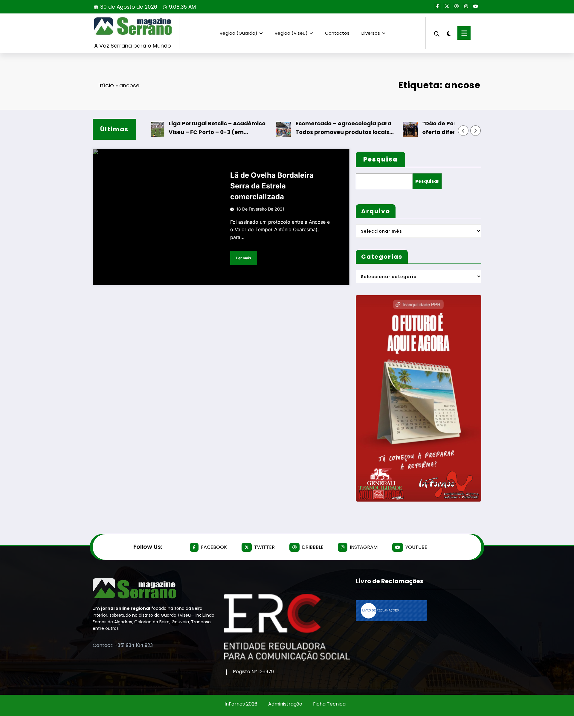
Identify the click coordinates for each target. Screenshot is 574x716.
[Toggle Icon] (464, 33)
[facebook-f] (437, 6)
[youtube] (475, 6)
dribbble (312, 547)
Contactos (337, 33)
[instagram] (466, 6)
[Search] (437, 33)
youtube (416, 547)
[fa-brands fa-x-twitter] (447, 6)
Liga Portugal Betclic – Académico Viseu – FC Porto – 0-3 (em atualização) (203, 128)
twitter (264, 547)
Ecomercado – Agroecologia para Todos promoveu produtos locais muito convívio (329, 128)
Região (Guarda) (238, 33)
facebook (214, 547)
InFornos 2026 (241, 703)
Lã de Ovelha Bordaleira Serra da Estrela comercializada (272, 186)
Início (106, 85)
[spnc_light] (448, 33)
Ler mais (243, 258)
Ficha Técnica (329, 703)
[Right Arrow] (476, 131)
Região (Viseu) (291, 33)
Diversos (370, 33)
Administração (285, 703)
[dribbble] (456, 6)
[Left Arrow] (463, 131)
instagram (364, 547)
